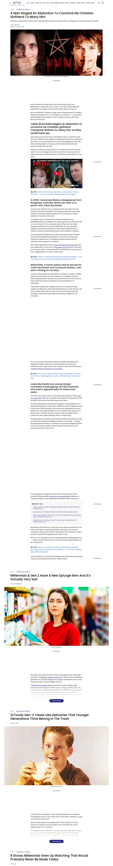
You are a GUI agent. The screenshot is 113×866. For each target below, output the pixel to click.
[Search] (98, 2)
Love (27, 3)
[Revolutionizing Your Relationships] (17, 2)
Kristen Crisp (14, 723)
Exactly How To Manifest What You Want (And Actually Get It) (55, 512)
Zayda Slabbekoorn (16, 584)
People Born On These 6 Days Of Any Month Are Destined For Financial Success (55, 521)
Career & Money (80, 3)
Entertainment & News (57, 3)
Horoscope (38, 3)
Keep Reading (56, 701)
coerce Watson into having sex (66, 245)
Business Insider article (49, 677)
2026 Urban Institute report (42, 685)
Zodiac (32, 3)
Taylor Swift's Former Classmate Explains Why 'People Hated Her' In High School (56, 507)
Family (48, 3)
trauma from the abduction (59, 496)
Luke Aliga (13, 864)
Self (44, 3)
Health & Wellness (70, 3)
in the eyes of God (60, 247)
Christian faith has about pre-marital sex (46, 369)
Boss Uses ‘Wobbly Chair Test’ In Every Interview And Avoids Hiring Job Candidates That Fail (57, 516)
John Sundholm (15, 25)
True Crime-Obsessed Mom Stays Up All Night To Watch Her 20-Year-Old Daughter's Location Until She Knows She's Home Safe (56, 376)
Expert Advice (90, 3)
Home (12, 9)
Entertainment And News (23, 9)
